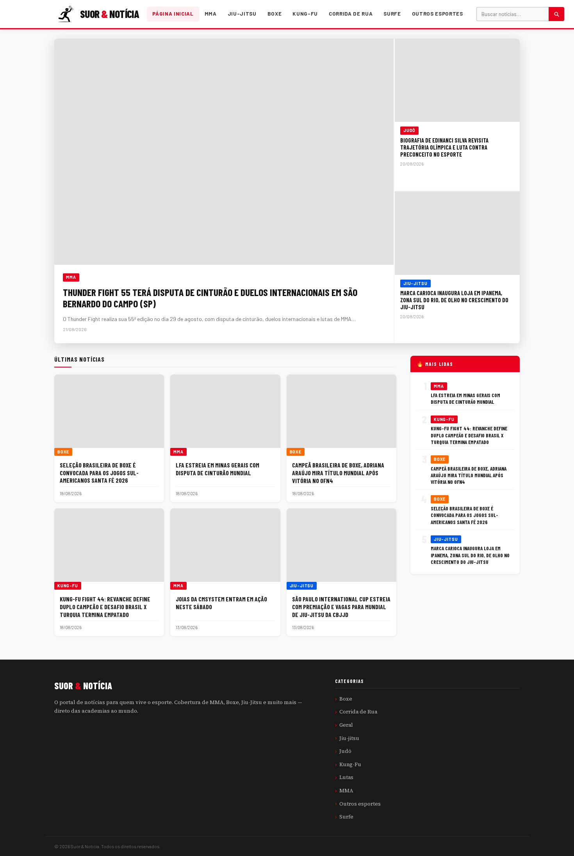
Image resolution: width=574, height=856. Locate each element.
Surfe (392, 14)
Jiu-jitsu (242, 14)
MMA (211, 14)
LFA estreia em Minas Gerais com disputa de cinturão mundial (217, 468)
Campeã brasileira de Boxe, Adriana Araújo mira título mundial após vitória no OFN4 (338, 472)
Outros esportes (437, 14)
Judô (409, 130)
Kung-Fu (305, 14)
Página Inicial (172, 14)
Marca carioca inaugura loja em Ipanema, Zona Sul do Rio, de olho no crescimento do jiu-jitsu (454, 300)
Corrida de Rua (351, 14)
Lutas (346, 777)
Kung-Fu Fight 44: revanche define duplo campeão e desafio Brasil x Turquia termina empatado (105, 606)
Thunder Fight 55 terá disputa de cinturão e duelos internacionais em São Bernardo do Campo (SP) (210, 297)
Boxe (274, 14)
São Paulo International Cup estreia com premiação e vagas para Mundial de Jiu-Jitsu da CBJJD (341, 606)
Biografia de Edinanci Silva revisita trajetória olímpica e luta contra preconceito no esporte (444, 147)
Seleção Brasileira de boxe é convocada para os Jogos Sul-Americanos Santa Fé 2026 (99, 472)
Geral (346, 724)
